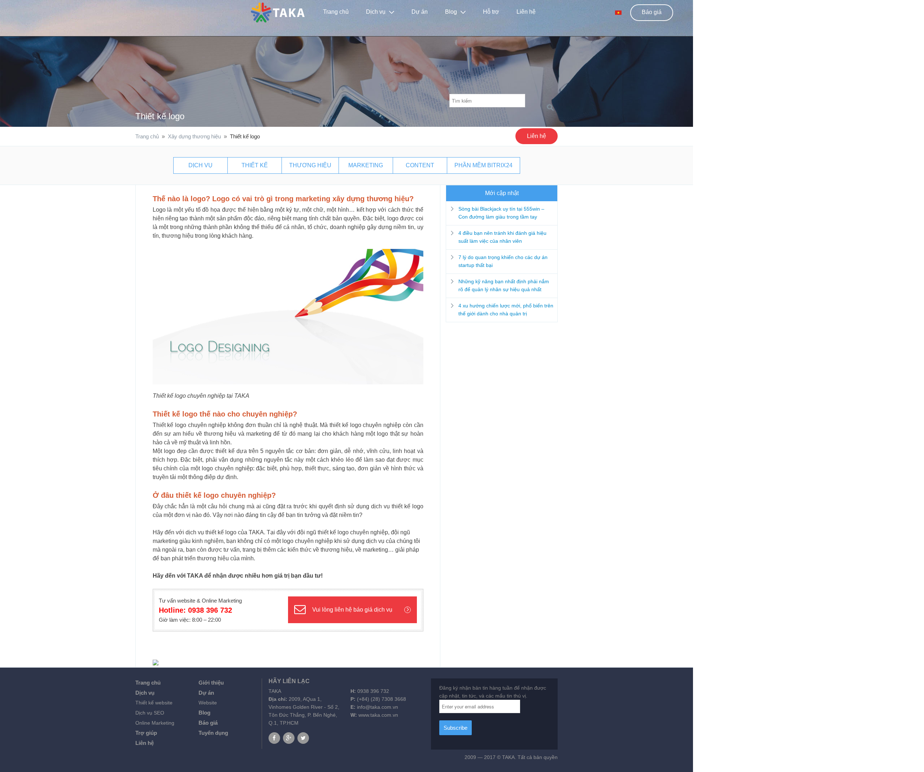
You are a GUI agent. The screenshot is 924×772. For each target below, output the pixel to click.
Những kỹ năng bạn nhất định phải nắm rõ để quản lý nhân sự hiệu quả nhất (503, 285)
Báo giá (652, 12)
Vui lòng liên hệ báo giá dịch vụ (352, 610)
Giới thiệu (211, 683)
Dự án (206, 693)
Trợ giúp (146, 733)
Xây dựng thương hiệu (194, 136)
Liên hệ (526, 12)
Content (420, 165)
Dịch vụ (375, 12)
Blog (451, 12)
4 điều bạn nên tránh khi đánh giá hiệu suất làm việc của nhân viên (502, 237)
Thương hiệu (310, 165)
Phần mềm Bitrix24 (483, 165)
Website (208, 703)
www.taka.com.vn (378, 715)
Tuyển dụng (213, 733)
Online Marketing (154, 723)
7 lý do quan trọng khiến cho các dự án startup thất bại (503, 261)
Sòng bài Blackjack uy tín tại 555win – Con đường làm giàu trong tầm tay (501, 213)
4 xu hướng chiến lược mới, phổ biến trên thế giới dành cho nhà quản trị (505, 309)
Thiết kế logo (159, 116)
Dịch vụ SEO (149, 713)
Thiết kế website (154, 703)
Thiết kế (254, 165)
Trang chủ (336, 12)
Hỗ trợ (491, 12)
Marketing (365, 165)
